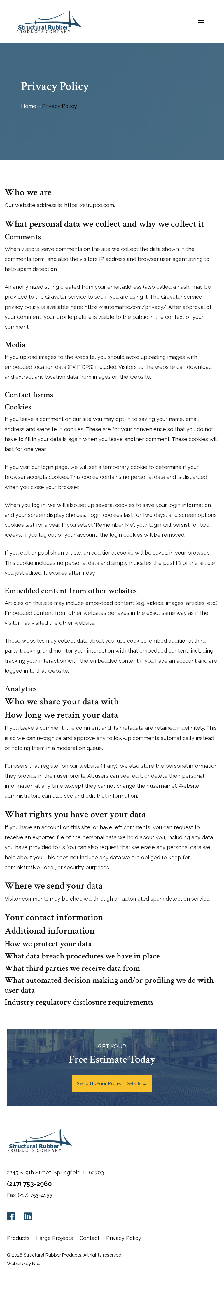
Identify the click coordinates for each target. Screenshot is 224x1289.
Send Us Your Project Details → (112, 1083)
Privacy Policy (123, 1238)
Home (28, 106)
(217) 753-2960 (29, 1184)
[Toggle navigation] (201, 22)
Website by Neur (24, 1263)
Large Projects (54, 1238)
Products (18, 1238)
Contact (89, 1238)
